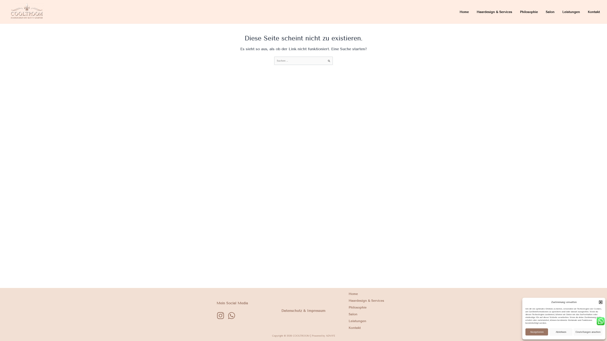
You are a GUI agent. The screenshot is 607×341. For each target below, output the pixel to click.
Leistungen (571, 12)
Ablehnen (561, 332)
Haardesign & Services (494, 12)
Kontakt (594, 12)
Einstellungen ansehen (588, 332)
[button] (600, 302)
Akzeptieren (537, 332)
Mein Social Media (232, 303)
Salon (550, 12)
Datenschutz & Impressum (303, 311)
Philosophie (529, 12)
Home (464, 12)
